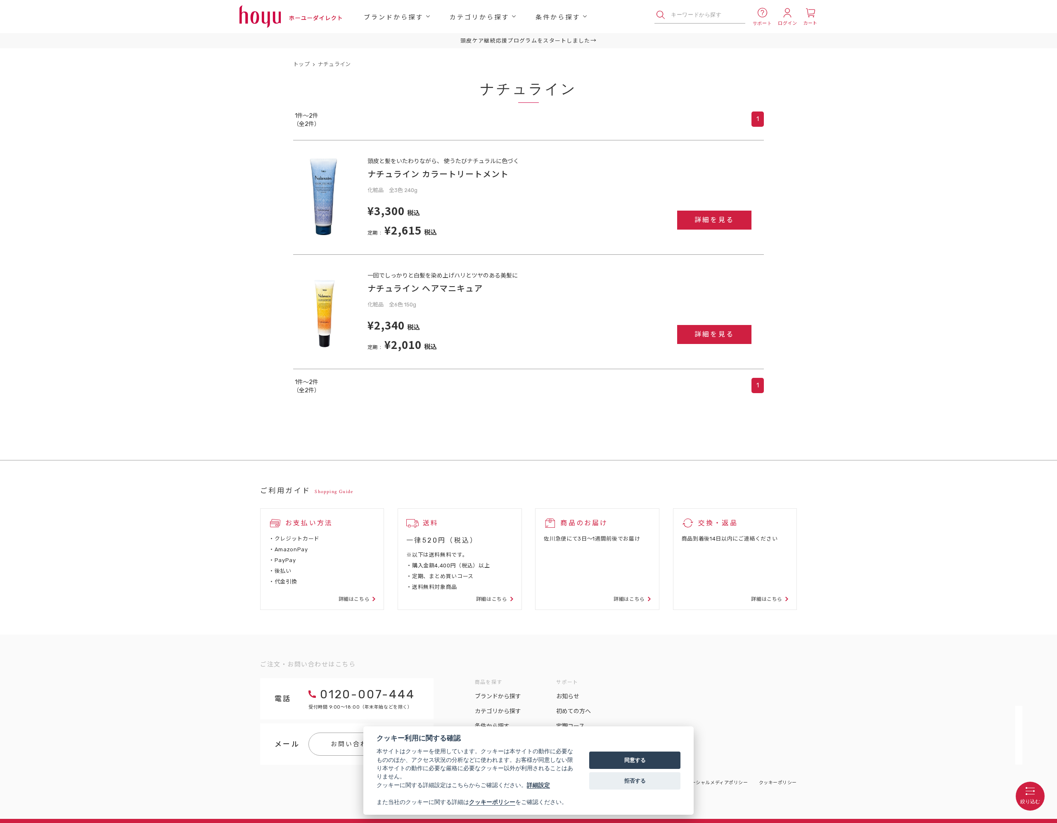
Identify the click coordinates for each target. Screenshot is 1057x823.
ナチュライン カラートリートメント (438, 174)
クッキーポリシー (778, 782)
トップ (301, 64)
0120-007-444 (367, 694)
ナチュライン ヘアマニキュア (425, 288)
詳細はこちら (354, 599)
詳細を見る (714, 220)
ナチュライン (334, 64)
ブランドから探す (393, 16)
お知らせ (567, 696)
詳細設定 (538, 785)
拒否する (635, 780)
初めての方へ (573, 711)
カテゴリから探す (479, 16)
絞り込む (1030, 801)
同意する (635, 760)
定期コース (570, 726)
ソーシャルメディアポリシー (717, 782)
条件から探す (558, 16)
